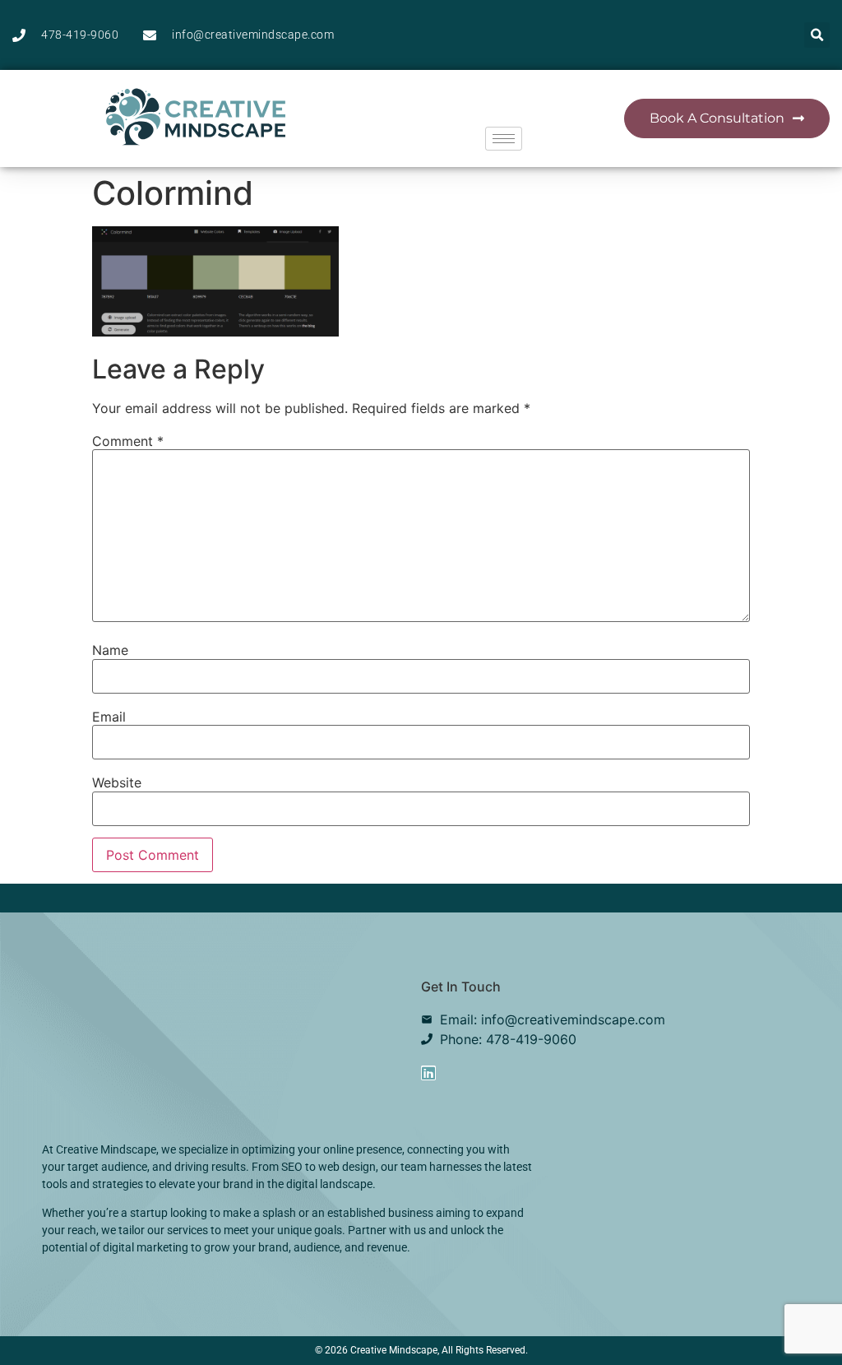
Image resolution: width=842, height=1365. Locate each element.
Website (116, 782)
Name (110, 650)
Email (109, 716)
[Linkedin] (428, 1073)
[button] (817, 35)
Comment (128, 441)
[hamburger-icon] (503, 139)
